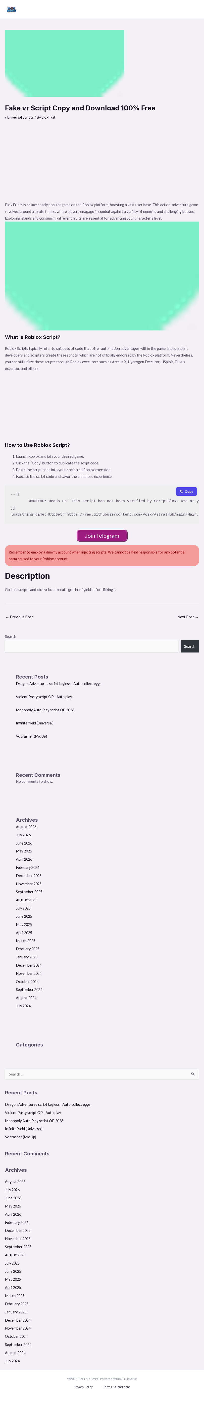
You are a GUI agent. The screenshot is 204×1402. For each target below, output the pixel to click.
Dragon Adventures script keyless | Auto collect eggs (59, 684)
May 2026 (24, 851)
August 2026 (26, 827)
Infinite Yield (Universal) (34, 723)
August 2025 (26, 900)
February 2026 (27, 867)
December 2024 (29, 965)
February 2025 (27, 949)
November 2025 (29, 884)
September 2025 (29, 892)
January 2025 (26, 957)
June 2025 (24, 916)
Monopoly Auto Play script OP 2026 (45, 710)
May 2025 (24, 924)
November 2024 (29, 973)
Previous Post (19, 617)
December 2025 (29, 876)
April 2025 (24, 933)
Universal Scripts (20, 117)
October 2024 (27, 981)
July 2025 (23, 908)
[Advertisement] (102, 164)
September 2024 (29, 989)
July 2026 (23, 835)
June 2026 (24, 843)
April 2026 (24, 859)
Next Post (188, 617)
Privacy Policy (83, 1387)
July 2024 (23, 1006)
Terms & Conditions (116, 1387)
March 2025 (25, 941)
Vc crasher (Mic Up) (31, 736)
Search (10, 636)
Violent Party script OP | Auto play (44, 697)
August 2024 (26, 998)
